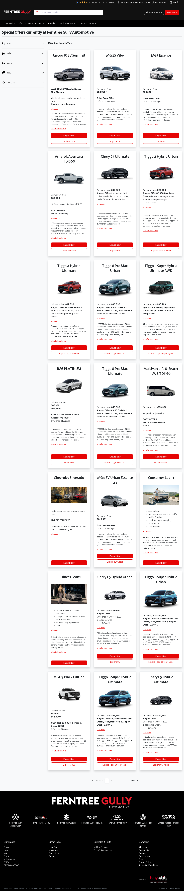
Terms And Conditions (148, 865)
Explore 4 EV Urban (115, 562)
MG (5, 853)
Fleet (141, 859)
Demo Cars (54, 853)
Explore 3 (161, 141)
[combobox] (68, 12)
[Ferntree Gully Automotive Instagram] (171, 2)
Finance (52, 856)
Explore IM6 (69, 462)
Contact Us (82, 23)
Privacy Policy (145, 862)
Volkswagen (9, 859)
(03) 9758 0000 (161, 2)
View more (55, 109)
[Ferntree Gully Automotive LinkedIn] (178, 2)
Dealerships (144, 856)
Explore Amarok (69, 250)
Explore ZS (115, 141)
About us (143, 847)
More (91, 23)
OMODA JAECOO (11, 865)
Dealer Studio (174, 888)
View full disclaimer (58, 129)
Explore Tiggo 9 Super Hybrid (160, 353)
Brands (51, 23)
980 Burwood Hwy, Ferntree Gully (135, 2)
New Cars (53, 850)
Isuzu (6, 850)
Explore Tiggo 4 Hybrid (161, 250)
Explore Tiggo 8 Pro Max (115, 353)
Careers (142, 853)
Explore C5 (115, 250)
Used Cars (53, 847)
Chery (6, 847)
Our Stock (9, 23)
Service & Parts (66, 23)
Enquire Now (68, 135)
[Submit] (37, 12)
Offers (21, 23)
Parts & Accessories (103, 850)
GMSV (6, 862)
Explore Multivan (161, 462)
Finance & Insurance (35, 23)
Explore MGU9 (69, 765)
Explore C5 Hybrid (161, 765)
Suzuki (6, 856)
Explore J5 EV (69, 141)
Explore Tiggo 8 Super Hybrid (160, 662)
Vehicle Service (101, 847)
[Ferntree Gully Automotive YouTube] (175, 2)
